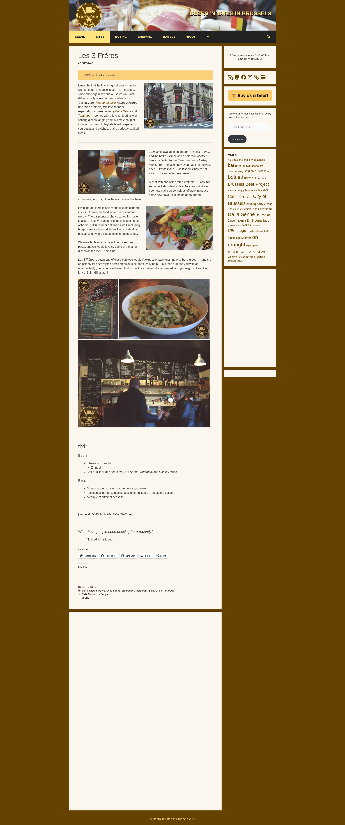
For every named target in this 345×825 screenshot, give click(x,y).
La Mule (250, 231)
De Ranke (263, 215)
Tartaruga (168, 590)
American (233, 160)
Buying (121, 36)
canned (262, 190)
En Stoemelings (258, 220)
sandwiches (235, 256)
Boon (267, 171)
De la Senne (113, 590)
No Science (244, 238)
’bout (191, 36)
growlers (231, 225)
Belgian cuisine (254, 171)
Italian (238, 225)
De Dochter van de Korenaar (256, 208)
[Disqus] (145, 662)
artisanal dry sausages (251, 159)
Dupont (232, 220)
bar (84, 590)
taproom (261, 256)
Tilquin (240, 261)
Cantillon (236, 196)
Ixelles (246, 225)
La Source (258, 231)
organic (249, 246)
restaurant (141, 590)
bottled (91, 590)
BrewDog (250, 177)
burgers (100, 590)
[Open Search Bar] (268, 37)
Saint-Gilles (155, 590)
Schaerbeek (249, 256)
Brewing (145, 36)
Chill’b (85, 598)
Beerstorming (235, 171)
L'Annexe (256, 225)
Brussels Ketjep (236, 190)
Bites (100, 36)
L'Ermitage (237, 230)
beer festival (243, 165)
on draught (128, 590)
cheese (248, 197)
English (242, 220)
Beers (80, 36)
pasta (255, 246)
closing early (254, 204)
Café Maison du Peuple (95, 594)
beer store (257, 165)
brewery (261, 178)
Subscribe (237, 139)
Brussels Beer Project (248, 184)
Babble (169, 36)
